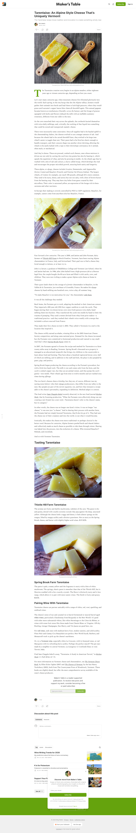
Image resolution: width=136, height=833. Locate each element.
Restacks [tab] (46, 719)
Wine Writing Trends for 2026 (47, 753)
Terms (71, 820)
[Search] (109, 4)
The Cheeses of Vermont (73, 664)
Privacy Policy (82, 801)
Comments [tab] (38, 719)
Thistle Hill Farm (50, 258)
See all (38, 791)
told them (88, 295)
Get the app (77, 824)
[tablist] (42, 719)
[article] (68, 756)
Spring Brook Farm (55, 342)
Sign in (130, 4)
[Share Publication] (113, 4)
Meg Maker (42, 23)
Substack (59, 829)
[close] (85, 771)
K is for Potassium (42, 765)
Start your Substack (63, 824)
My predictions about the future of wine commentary (51, 755)
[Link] (31, 442)
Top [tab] (36, 747)
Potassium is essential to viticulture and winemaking (51, 768)
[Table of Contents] (2, 416)
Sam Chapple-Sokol (54, 394)
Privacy (66, 820)
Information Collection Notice (67, 801)
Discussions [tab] (48, 747)
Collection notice (80, 820)
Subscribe (120, 4)
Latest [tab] (41, 747)
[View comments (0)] (43, 30)
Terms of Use (76, 799)
